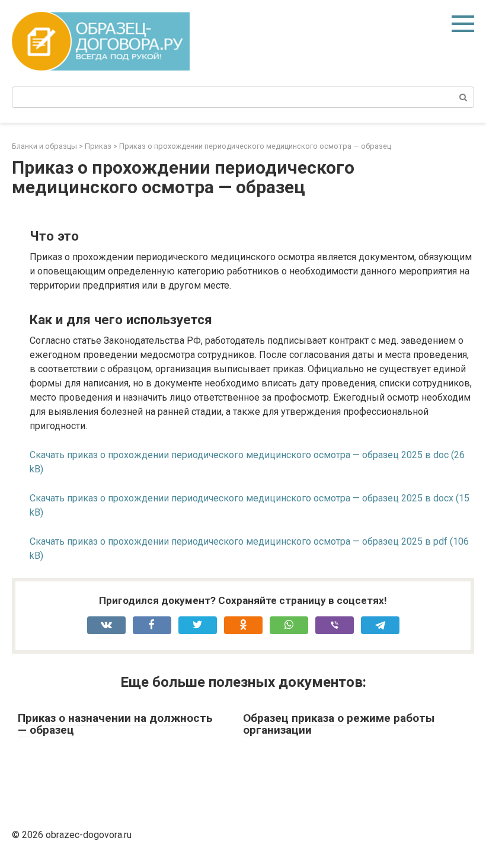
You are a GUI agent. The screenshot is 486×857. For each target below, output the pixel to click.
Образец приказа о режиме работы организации (338, 724)
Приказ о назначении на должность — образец (115, 724)
